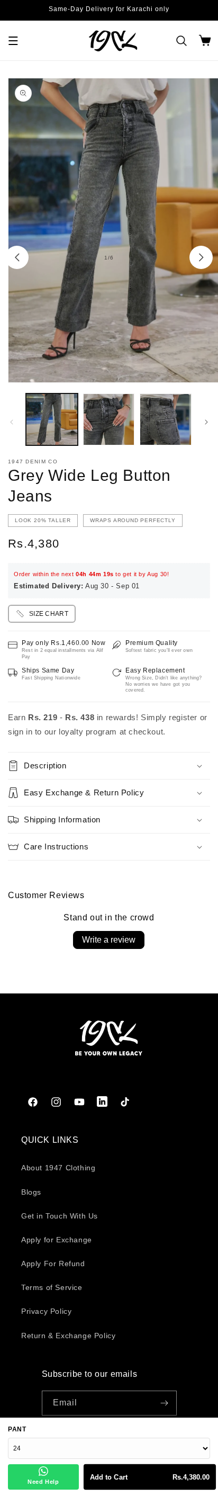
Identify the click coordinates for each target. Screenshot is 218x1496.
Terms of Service (52, 1287)
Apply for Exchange (56, 1239)
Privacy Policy (46, 1311)
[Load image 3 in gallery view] (166, 419)
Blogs (31, 1192)
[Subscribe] (164, 1403)
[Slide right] (201, 257)
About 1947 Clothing (58, 1167)
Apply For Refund (53, 1263)
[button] (13, 40)
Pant (17, 1429)
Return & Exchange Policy (68, 1335)
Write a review (108, 939)
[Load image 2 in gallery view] (109, 419)
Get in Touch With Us (59, 1216)
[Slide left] (17, 257)
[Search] (181, 40)
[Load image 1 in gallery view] (52, 419)
